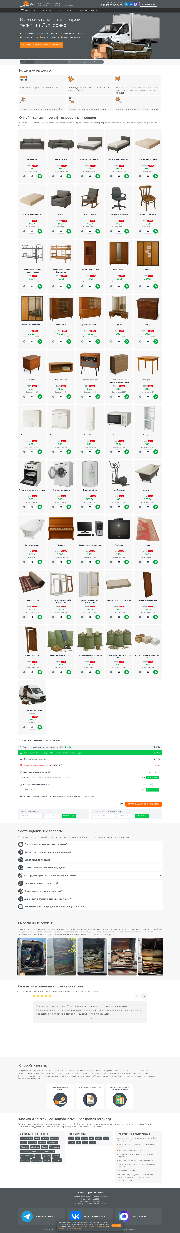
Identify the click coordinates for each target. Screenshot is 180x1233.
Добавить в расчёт (152, 777)
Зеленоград (49, 1151)
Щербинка (35, 1147)
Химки (37, 1138)
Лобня (38, 1156)
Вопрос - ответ (45, 10)
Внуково (56, 1156)
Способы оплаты (80, 10)
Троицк (44, 1147)
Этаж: (149, 772)
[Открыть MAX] (136, 4)
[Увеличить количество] (40, 176)
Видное (42, 1143)
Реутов (23, 1143)
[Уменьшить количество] (24, 176)
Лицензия (132, 1229)
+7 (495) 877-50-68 (111, 5)
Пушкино (47, 1160)
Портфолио (58, 10)
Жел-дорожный (27, 1156)
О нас (34, 10)
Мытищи (45, 1138)
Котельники (25, 1160)
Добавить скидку (142, 816)
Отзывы (68, 10)
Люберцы (32, 1143)
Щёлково (46, 1156)
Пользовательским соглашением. (70, 1228)
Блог (53, 1229)
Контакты (93, 10)
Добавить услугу (68, 816)
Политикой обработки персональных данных (92, 1226)
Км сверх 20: (147, 785)
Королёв (54, 1138)
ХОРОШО (116, 1225)
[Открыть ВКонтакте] (131, 4)
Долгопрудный (26, 1138)
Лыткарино (36, 1160)
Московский (54, 1147)
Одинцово (25, 1151)
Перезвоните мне (149, 4)
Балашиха (57, 1160)
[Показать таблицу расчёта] (121, 804)
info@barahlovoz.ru (115, 2)
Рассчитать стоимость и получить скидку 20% (41, 45)
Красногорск (36, 1151)
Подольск (24, 1147)
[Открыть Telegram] (126, 4)
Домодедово (52, 1143)
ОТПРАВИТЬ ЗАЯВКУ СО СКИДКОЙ (143, 804)
